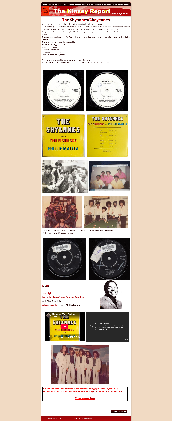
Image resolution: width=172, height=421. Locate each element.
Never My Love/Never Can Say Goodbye (63, 297)
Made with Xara (121, 416)
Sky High (46, 293)
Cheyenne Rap (85, 398)
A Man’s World (49, 305)
